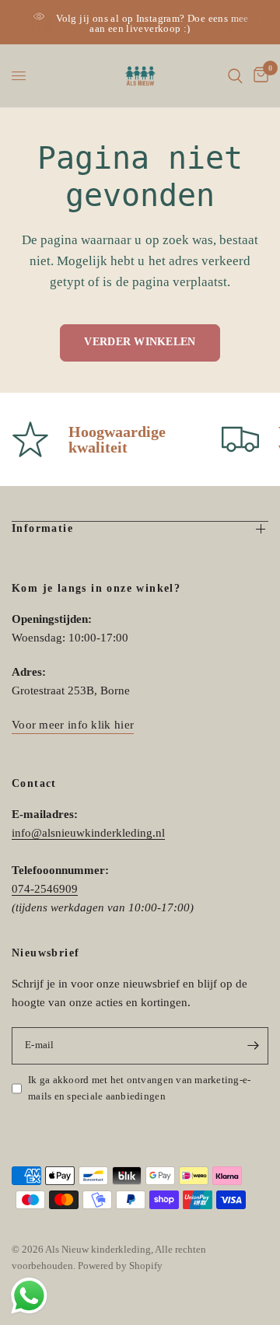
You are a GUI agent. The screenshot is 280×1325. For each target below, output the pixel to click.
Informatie (42, 528)
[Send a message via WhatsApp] (29, 1295)
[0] (258, 75)
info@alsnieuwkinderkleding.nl (88, 833)
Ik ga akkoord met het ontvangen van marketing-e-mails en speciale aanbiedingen (139, 1088)
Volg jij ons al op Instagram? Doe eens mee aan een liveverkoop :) (152, 23)
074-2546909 (45, 889)
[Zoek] (235, 75)
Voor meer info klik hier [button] (73, 724)
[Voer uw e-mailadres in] (252, 1046)
